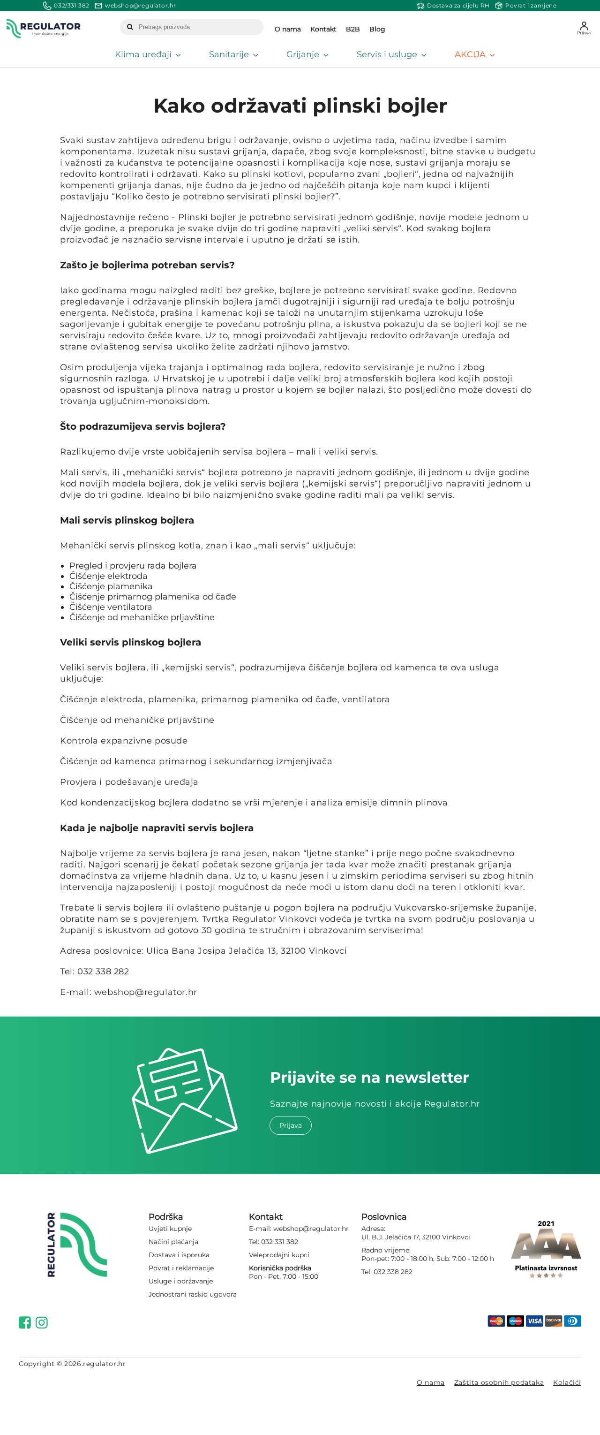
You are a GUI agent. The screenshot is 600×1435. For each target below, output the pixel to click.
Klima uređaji (143, 54)
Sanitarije (229, 54)
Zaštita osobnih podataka (499, 1382)
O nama (431, 1382)
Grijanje (302, 54)
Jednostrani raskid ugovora (193, 1294)
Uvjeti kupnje (170, 1228)
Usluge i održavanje (181, 1281)
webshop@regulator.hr (311, 1228)
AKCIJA (470, 54)
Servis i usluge (387, 54)
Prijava (290, 1125)
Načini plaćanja (173, 1242)
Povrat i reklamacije (181, 1268)
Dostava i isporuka (179, 1255)
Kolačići (567, 1382)
